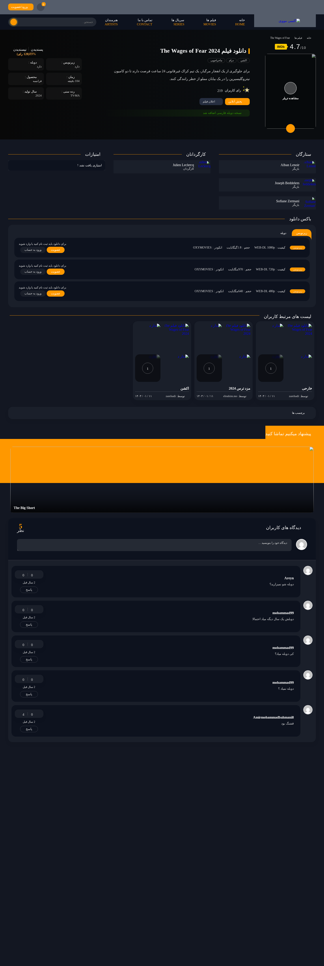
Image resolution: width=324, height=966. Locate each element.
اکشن (243, 60)
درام (231, 60)
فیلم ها (298, 37)
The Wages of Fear (280, 37)
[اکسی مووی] (285, 20)
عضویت (55, 249)
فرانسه (37, 81)
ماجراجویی (216, 60)
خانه (309, 37)
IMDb (281, 46)
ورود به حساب (32, 249)
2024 (38, 95)
